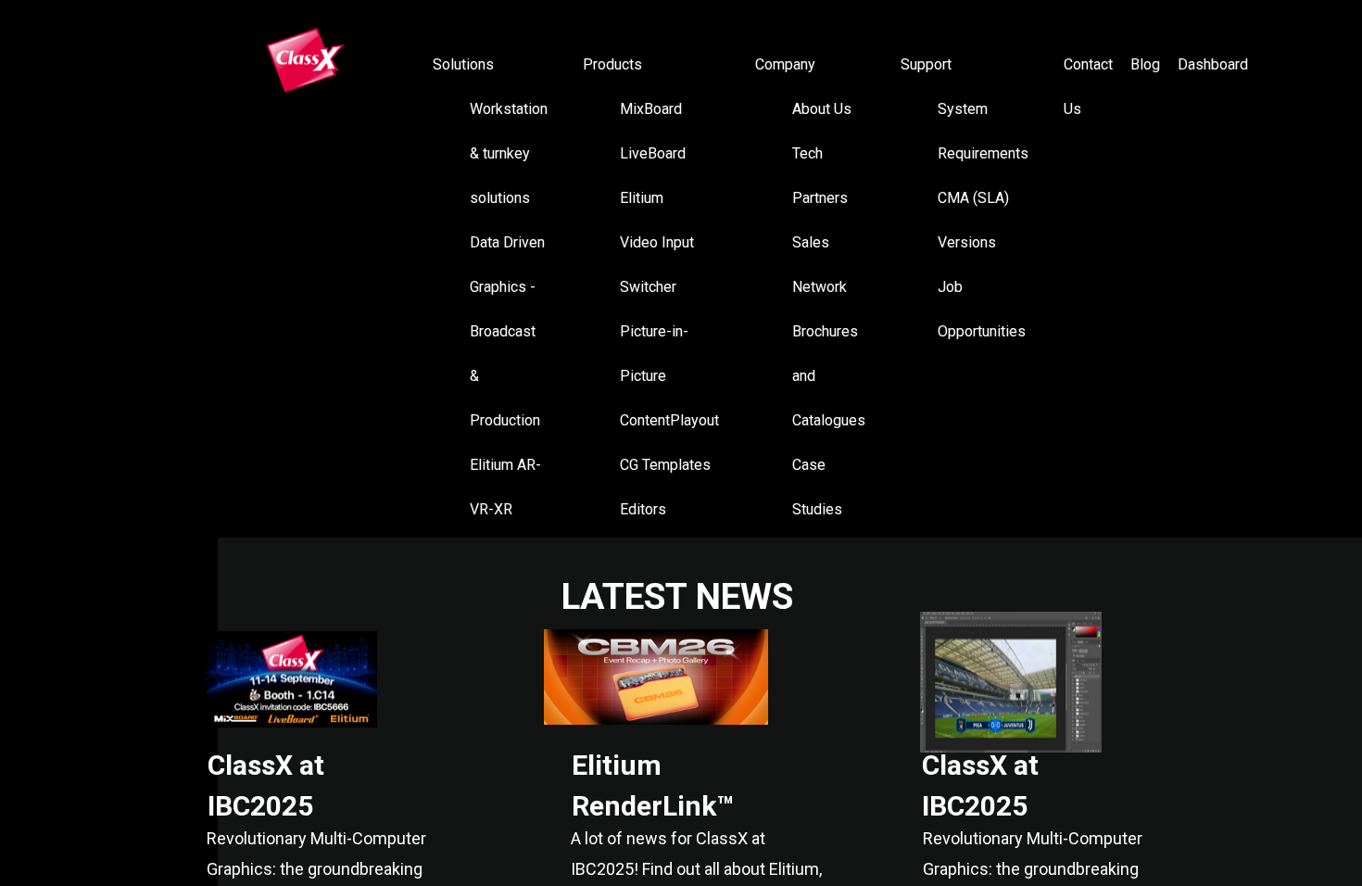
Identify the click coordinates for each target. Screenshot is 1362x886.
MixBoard (651, 109)
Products (612, 64)
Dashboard (1213, 64)
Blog (1145, 64)
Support (926, 64)
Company (785, 64)
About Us (821, 109)
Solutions (463, 64)
